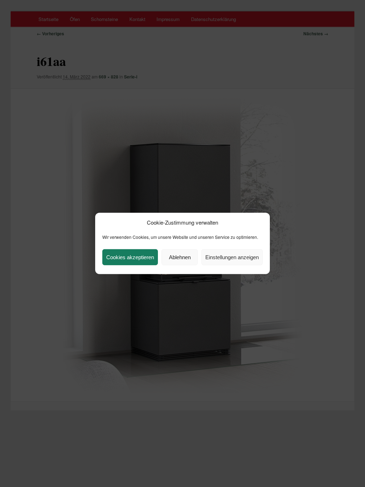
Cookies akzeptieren (130, 257)
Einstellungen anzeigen (232, 257)
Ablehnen (180, 257)
